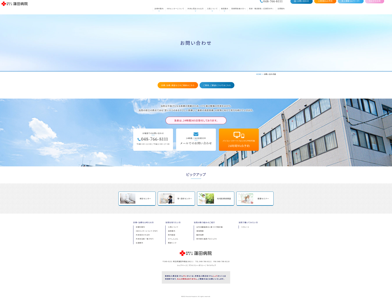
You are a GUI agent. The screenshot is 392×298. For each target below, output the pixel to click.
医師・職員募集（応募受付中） (261, 9)
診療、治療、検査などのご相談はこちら (177, 85)
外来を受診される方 (196, 9)
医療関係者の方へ (238, 9)
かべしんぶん (173, 239)
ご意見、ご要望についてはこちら (217, 85)
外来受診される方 (143, 235)
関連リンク (172, 243)
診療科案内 (159, 9)
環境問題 (200, 231)
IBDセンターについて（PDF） (147, 231)
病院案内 (224, 9)
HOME (259, 74)
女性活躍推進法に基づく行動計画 (209, 227)
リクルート (245, 227)
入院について (212, 9)
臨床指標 (200, 235)
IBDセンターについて (175, 9)
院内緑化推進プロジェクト (206, 239)
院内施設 (171, 235)
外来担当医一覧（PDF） (145, 239)
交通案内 (281, 9)
